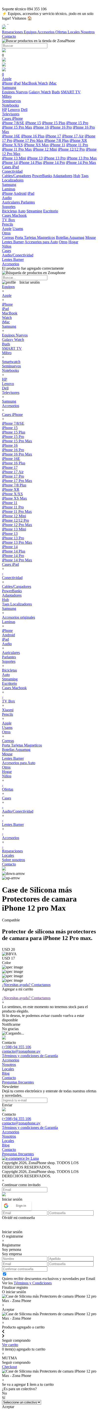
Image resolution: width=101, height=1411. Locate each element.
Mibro (7, 353)
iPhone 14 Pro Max (81, 162)
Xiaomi (7, 710)
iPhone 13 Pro (55, 158)
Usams (18, 229)
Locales (74, 32)
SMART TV (71, 92)
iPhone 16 (41, 127)
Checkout (9, 1367)
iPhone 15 (33, 123)
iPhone (7, 83)
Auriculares (11, 202)
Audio (7, 644)
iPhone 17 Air (73, 136)
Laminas (8, 622)
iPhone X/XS (12, 145)
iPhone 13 (35, 158)
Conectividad (12, 578)
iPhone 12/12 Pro (71, 149)
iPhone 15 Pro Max (17, 127)
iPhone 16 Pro (61, 127)
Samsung (9, 326)
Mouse (90, 237)
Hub (76, 176)
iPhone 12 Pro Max (17, 525)
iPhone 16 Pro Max (17, 454)
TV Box (8, 701)
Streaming (34, 211)
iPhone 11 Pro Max (17, 149)
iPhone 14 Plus (30, 162)
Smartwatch (11, 362)
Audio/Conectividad (17, 811)
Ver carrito (10, 1345)
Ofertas (61, 32)
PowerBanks (42, 176)
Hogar (73, 242)
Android (19, 193)
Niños (6, 776)
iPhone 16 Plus (32, 136)
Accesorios (46, 32)
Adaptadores (62, 176)
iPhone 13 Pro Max (82, 158)
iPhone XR (78, 140)
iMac (53, 83)
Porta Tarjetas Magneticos (35, 237)
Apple (7, 229)
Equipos (30, 32)
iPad (17, 83)
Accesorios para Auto (41, 242)
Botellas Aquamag (70, 237)
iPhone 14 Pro (54, 162)
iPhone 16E (11, 136)
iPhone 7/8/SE (13, 123)
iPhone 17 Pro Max (28, 140)
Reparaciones (13, 32)
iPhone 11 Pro (77, 145)
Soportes (8, 661)
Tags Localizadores (17, 604)
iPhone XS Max (36, 145)
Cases (6, 798)
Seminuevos (11, 366)
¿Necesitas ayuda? (26, 985)
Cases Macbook (14, 688)
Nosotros (88, 32)
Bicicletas (9, 211)
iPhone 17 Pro (13, 476)
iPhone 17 (53, 136)
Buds (56, 92)
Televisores (10, 392)
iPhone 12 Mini (45, 149)
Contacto (9, 36)
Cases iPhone (12, 414)
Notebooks (10, 370)
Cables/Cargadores (16, 176)
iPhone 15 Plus (53, 123)
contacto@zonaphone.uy (21, 1051)
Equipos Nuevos (15, 92)
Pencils (7, 714)
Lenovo (14, 110)
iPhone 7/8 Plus (56, 140)
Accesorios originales (18, 617)
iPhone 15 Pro (77, 123)
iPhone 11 (57, 145)
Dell (24, 110)
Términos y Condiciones (33, 1283)
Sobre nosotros (13, 860)
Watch (43, 83)
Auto (21, 211)
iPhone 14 (10, 162)
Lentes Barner (13, 242)
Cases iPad (10, 564)
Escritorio (50, 211)
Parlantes (28, 202)
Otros (63, 242)
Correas (8, 237)
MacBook (30, 83)
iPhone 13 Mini (14, 158)
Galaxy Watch (40, 92)
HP (4, 110)
